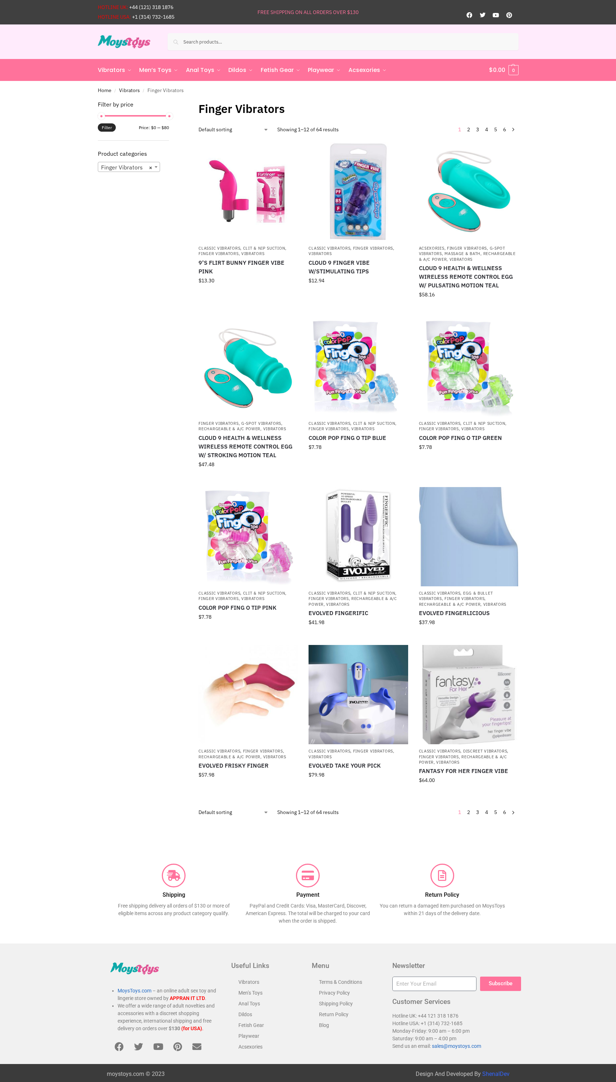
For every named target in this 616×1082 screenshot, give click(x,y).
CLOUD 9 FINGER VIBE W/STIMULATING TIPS (339, 267)
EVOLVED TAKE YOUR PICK (345, 765)
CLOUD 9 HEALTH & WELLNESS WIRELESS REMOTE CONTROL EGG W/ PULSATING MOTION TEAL (466, 276)
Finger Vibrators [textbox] (127, 167)
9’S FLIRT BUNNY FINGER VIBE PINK (241, 267)
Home (104, 90)
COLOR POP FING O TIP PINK (238, 607)
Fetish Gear (251, 1025)
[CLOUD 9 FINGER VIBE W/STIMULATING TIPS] (358, 191)
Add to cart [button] (248, 296)
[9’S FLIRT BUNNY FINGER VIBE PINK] (248, 191)
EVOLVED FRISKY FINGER (234, 765)
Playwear (248, 1036)
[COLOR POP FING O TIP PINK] (248, 536)
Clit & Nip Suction (264, 248)
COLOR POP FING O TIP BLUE (347, 437)
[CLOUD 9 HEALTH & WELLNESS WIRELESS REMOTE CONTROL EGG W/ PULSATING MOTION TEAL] (468, 191)
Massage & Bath (462, 253)
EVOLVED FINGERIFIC (338, 613)
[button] (504, 70)
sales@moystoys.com (456, 1046)
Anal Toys (249, 1003)
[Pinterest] (509, 15)
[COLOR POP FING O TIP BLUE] (358, 367)
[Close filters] (171, 104)
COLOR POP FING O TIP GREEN (460, 437)
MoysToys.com (134, 991)
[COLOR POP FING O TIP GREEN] (468, 367)
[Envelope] (197, 1046)
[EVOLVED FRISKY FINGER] (248, 694)
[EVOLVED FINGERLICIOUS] (468, 536)
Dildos (245, 1014)
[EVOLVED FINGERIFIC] (358, 536)
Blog (324, 1025)
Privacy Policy (334, 993)
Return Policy (333, 1014)
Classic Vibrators (219, 248)
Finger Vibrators (218, 253)
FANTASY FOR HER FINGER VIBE (463, 770)
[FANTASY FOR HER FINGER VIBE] (468, 694)
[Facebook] (469, 15)
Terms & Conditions (340, 982)
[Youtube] (496, 15)
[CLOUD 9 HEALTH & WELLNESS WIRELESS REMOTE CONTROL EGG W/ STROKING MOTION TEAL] (248, 367)
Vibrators (129, 90)
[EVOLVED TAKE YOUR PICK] (358, 694)
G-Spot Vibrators (261, 423)
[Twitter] (482, 15)
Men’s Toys (250, 993)
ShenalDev (496, 1073)
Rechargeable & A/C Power (229, 428)
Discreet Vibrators (485, 751)
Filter (107, 127)
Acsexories (431, 248)
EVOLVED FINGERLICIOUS (454, 613)
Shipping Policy (336, 1003)
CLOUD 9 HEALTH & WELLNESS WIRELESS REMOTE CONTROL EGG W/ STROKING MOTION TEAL (245, 446)
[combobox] (129, 167)
